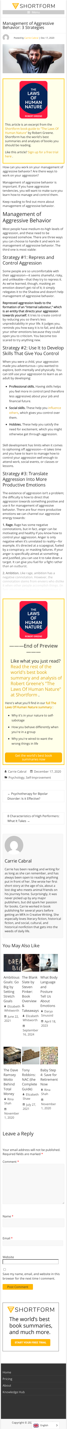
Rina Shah (9, 1101)
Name (8, 1216)
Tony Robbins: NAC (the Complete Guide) (29, 1079)
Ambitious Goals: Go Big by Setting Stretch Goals (12, 989)
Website (8, 1257)
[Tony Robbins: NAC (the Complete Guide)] (30, 1049)
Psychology (16, 777)
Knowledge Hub (14, 1392)
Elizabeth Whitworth (12, 1008)
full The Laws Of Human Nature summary (30, 705)
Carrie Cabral (31, 37)
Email (8, 1238)
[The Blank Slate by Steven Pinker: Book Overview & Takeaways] (30, 956)
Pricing (7, 1379)
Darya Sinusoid (47, 1013)
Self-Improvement (38, 777)
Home (7, 1372)
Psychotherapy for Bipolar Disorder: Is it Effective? (27, 796)
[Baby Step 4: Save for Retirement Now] (49, 1049)
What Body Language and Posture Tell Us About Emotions (49, 991)
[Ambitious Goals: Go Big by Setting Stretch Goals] (12, 956)
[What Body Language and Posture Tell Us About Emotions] (49, 956)
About (7, 1385)
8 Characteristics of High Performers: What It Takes (33, 818)
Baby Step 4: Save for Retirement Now (49, 1077)
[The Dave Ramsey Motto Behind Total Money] (12, 1049)
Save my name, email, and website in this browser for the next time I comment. (31, 1276)
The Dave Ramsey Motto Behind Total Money (11, 1082)
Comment (11, 1162)
